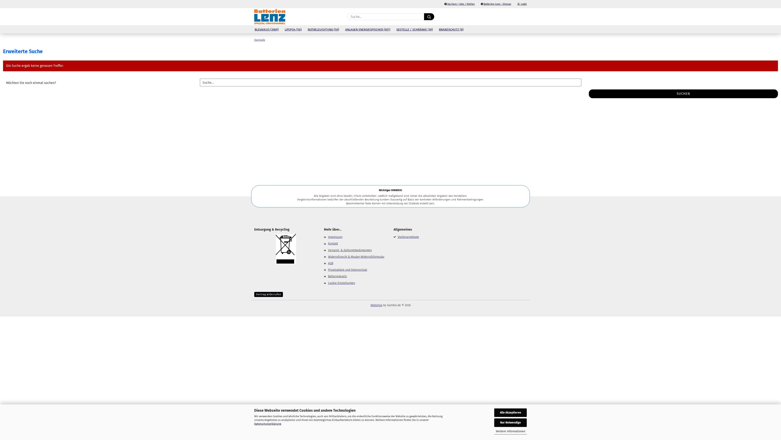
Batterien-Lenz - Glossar (497, 4)
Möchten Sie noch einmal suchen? (31, 83)
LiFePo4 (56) (293, 29)
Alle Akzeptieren (510, 412)
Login (523, 4)
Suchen (683, 94)
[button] (525, 16)
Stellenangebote (408, 237)
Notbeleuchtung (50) (323, 29)
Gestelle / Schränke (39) (414, 29)
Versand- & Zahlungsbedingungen (350, 250)
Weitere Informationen (510, 431)
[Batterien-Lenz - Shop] (269, 16)
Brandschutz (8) (451, 29)
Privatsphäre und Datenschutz (347, 270)
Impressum (335, 237)
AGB (330, 263)
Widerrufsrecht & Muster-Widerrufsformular (356, 256)
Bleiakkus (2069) (267, 29)
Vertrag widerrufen (268, 294)
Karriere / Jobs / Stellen (461, 4)
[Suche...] (429, 16)
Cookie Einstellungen (341, 283)
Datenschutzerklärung (267, 423)
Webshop (376, 305)
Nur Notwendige (510, 422)
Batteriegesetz (337, 276)
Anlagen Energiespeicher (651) (367, 29)
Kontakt (333, 243)
